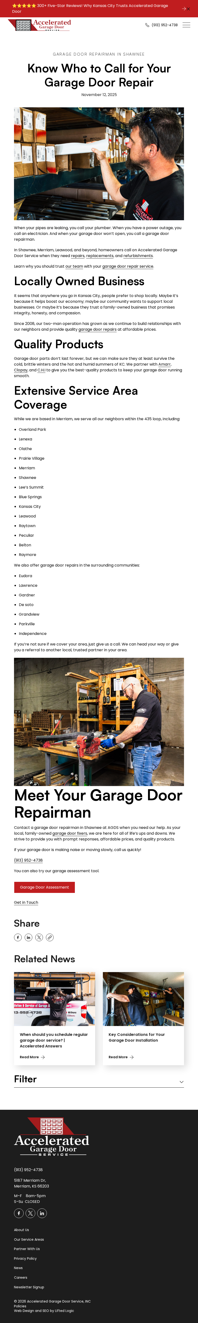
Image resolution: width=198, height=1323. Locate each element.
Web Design (24, 1311)
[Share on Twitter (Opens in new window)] (39, 937)
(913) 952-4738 (28, 860)
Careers (20, 1277)
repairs (78, 255)
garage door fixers (69, 833)
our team (74, 266)
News (18, 1268)
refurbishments (138, 255)
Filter (25, 1079)
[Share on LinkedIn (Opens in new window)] (28, 937)
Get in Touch (26, 902)
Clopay (21, 370)
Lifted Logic (64, 1311)
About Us (21, 1230)
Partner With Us (27, 1249)
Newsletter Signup (29, 1287)
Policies (20, 1306)
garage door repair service (127, 266)
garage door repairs (97, 329)
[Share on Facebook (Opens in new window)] (18, 937)
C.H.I (41, 370)
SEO (45, 1311)
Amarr (164, 364)
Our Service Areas (29, 1239)
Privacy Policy (25, 1258)
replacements (99, 255)
